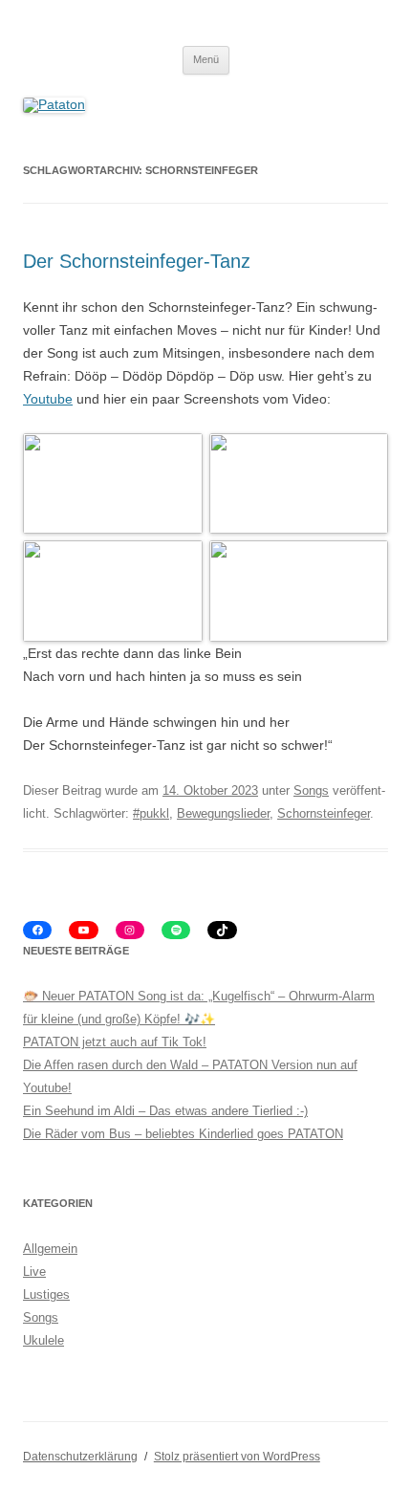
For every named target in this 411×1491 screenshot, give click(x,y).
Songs (311, 790)
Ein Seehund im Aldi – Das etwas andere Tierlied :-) (165, 1111)
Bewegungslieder (223, 813)
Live (34, 1271)
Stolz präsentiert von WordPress (237, 1456)
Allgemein (50, 1248)
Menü (206, 59)
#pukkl (151, 813)
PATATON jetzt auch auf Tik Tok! (114, 1042)
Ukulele (43, 1340)
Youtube (48, 398)
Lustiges (46, 1294)
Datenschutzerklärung (80, 1456)
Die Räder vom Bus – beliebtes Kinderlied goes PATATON (183, 1134)
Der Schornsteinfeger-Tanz (136, 261)
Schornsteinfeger (323, 813)
